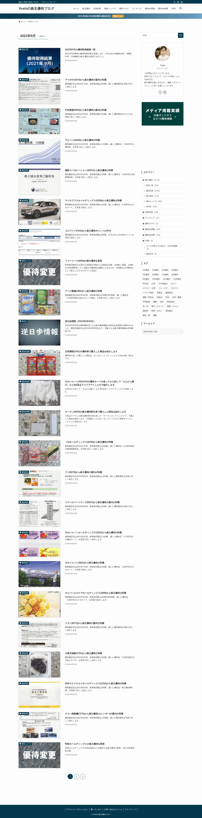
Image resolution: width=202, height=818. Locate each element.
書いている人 (96, 809)
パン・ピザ (163, 288)
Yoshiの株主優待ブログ (36, 8)
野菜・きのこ (156, 311)
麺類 (155, 315)
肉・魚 (145, 306)
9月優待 (146, 279)
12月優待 (177, 279)
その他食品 (162, 284)
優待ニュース (154, 201)
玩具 (162, 302)
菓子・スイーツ (157, 306)
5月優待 (146, 274)
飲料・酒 (146, 315)
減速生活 (151, 254)
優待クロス (151, 223)
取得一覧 (152, 185)
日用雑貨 (146, 302)
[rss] (181, 2)
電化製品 (169, 311)
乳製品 (159, 293)
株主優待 (152, 180)
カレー (173, 284)
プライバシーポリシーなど (77, 809)
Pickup (145, 284)
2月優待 (155, 270)
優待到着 (153, 191)
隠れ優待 (152, 196)
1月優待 (146, 270)
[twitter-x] (174, 2)
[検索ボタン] (180, 8)
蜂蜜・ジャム (172, 306)
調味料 (145, 311)
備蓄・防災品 (148, 297)
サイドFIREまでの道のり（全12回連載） (162, 247)
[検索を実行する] (180, 35)
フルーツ (174, 288)
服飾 (155, 302)
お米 (153, 284)
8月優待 (175, 274)
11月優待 (166, 279)
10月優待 (156, 279)
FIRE (149, 241)
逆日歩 (151, 206)
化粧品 (159, 297)
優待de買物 (152, 229)
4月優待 (175, 270)
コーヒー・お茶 (149, 288)
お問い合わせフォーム (113, 809)
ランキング (152, 218)
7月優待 (165, 274)
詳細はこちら (118, 16)
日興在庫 (151, 212)
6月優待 (155, 274)
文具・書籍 (176, 297)
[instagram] (178, 2)
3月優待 (165, 270)
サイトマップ (130, 809)
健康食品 (169, 293)
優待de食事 (152, 235)
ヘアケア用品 (148, 293)
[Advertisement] (162, 148)
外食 (167, 297)
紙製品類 (170, 302)
